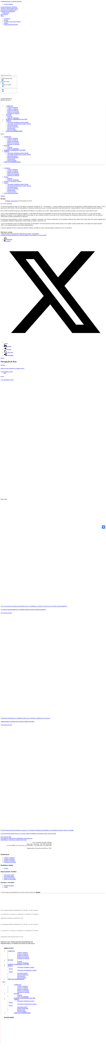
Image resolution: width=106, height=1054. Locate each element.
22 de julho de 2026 (6, 837)
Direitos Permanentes (12, 126)
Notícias (8, 115)
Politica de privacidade (13, 112)
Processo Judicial (11, 129)
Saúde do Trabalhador (13, 118)
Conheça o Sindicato (12, 109)
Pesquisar (9, 116)
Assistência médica (9, 885)
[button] (48, 134)
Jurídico (8, 121)
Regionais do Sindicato (13, 113)
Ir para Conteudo (8, 4)
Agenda (6, 868)
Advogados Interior (12, 125)
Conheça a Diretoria (12, 107)
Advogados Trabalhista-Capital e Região (17, 122)
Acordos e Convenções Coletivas (16, 119)
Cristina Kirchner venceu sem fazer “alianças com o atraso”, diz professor (20, 233)
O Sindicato (9, 106)
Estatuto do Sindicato (12, 110)
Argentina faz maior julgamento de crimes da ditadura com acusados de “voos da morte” (24, 235)
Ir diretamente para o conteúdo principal (11, 1)
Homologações (11, 128)
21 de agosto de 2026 (6, 613)
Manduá (38, 892)
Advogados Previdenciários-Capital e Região (19, 123)
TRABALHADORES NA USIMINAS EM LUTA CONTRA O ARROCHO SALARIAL (17, 721)
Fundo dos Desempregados (14, 131)
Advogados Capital (9, 875)
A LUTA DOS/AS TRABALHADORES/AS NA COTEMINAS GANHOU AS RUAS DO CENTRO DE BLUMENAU (23, 609)
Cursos (6, 887)
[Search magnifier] (2, 80)
